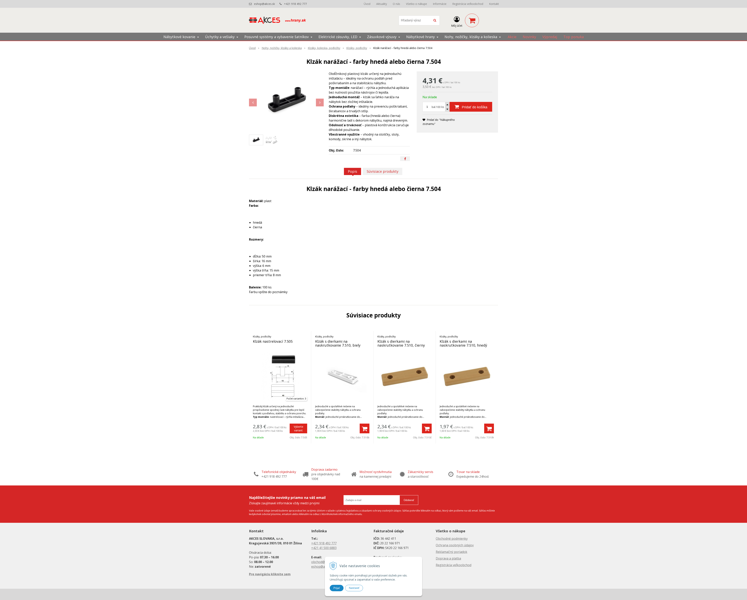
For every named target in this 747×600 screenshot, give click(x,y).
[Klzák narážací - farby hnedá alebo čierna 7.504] (286, 100)
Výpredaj (549, 36)
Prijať (336, 587)
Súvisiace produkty (382, 171)
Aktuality (381, 4)
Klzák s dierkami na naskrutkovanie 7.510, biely (337, 343)
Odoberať (409, 500)
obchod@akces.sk (324, 562)
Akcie (512, 36)
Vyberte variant (298, 428)
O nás (396, 4)
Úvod (367, 4)
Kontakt (494, 4)
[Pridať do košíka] (364, 428)
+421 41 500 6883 (324, 548)
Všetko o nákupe (416, 4)
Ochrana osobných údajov (455, 545)
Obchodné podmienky (452, 538)
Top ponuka (573, 36)
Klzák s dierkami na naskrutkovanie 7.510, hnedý (463, 343)
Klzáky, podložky (356, 48)
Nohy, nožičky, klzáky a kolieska (282, 48)
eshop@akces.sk (264, 4)
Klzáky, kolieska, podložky (324, 48)
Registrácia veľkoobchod (467, 4)
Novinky (529, 36)
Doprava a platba (448, 558)
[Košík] (472, 20)
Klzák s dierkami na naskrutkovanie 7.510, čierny (401, 343)
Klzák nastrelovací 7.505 (273, 341)
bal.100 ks (438, 107)
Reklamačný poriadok (451, 552)
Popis (352, 171)
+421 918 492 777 (295, 4)
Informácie (439, 4)
